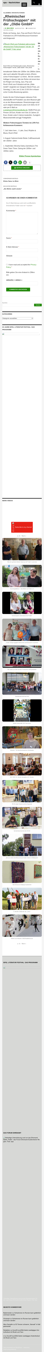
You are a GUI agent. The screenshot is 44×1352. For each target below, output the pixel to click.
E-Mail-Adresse (12, 247)
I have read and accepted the (21, 266)
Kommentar (11, 211)
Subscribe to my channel (23, 527)
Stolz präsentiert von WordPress (12, 1347)
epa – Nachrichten (11, 2)
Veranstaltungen (18, 13)
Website (9, 256)
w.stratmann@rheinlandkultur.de (15, 110)
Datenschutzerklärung (9, 1349)
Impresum (26, 1347)
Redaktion (20, 28)
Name (9, 238)
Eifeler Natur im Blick (10, 180)
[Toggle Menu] (24, 5)
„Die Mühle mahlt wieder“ (12, 188)
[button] (6, 162)
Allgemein (7, 13)
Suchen (4, 303)
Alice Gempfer (8, 1324)
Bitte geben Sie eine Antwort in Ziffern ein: (20, 273)
